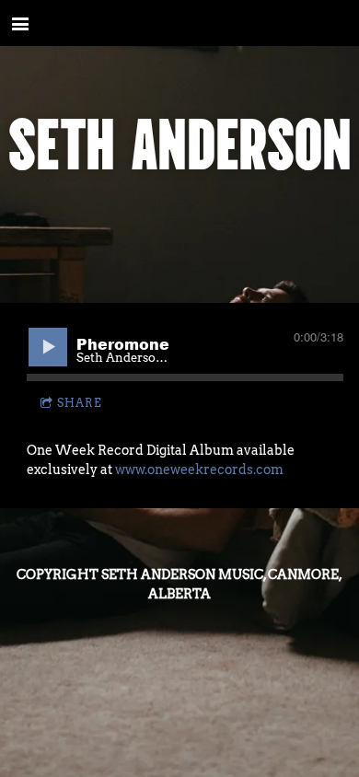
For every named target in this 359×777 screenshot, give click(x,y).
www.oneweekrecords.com (199, 469)
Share (79, 403)
